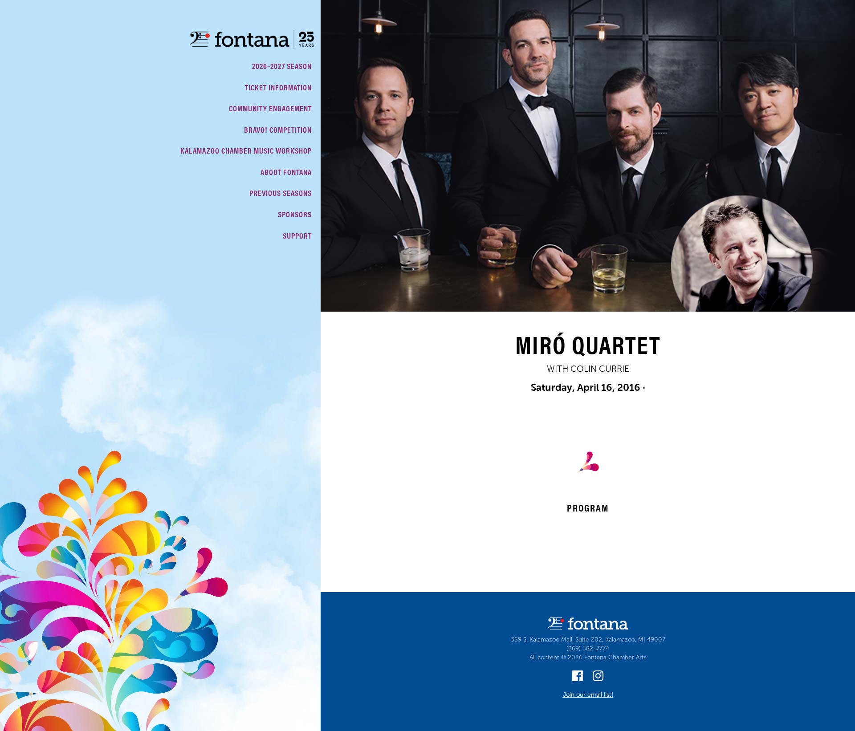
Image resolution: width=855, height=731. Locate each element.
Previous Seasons (280, 193)
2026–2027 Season (282, 66)
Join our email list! (588, 694)
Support (297, 236)
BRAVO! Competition (278, 130)
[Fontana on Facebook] (577, 678)
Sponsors (295, 214)
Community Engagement (270, 108)
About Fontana (286, 172)
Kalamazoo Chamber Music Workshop (246, 151)
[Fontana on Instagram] (598, 678)
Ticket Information (278, 87)
